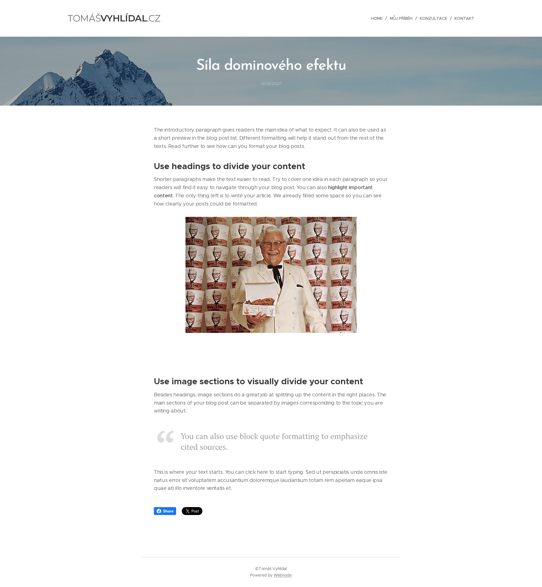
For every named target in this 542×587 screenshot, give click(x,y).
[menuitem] (378, 18)
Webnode (283, 575)
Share (168, 511)
